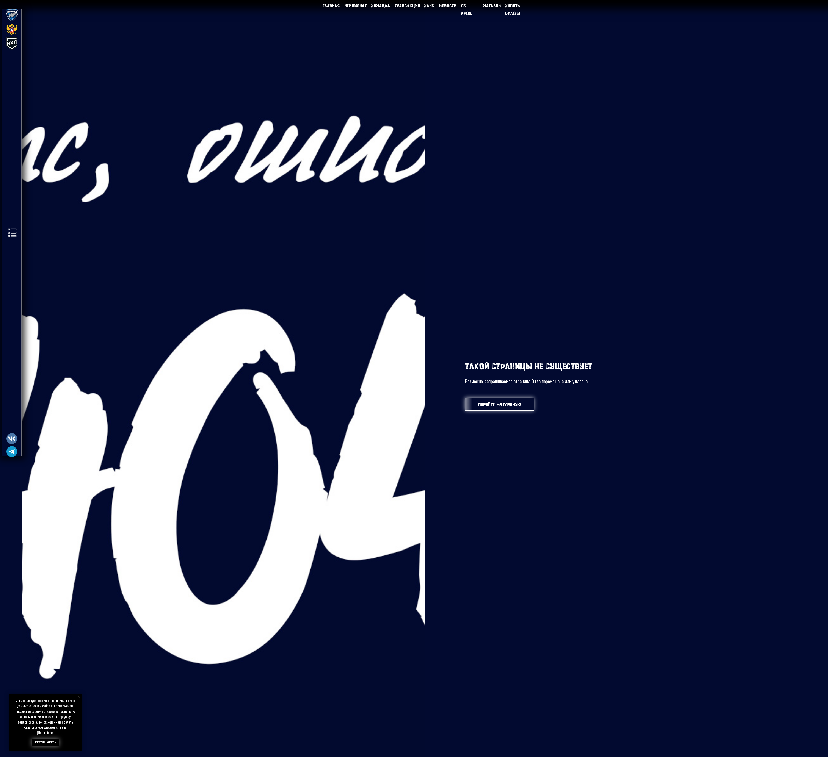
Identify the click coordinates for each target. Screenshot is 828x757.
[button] (12, 232)
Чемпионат (356, 6)
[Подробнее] (45, 732)
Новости (447, 6)
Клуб (429, 6)
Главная (331, 6)
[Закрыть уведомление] (79, 697)
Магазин (492, 6)
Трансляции (407, 6)
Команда (380, 6)
